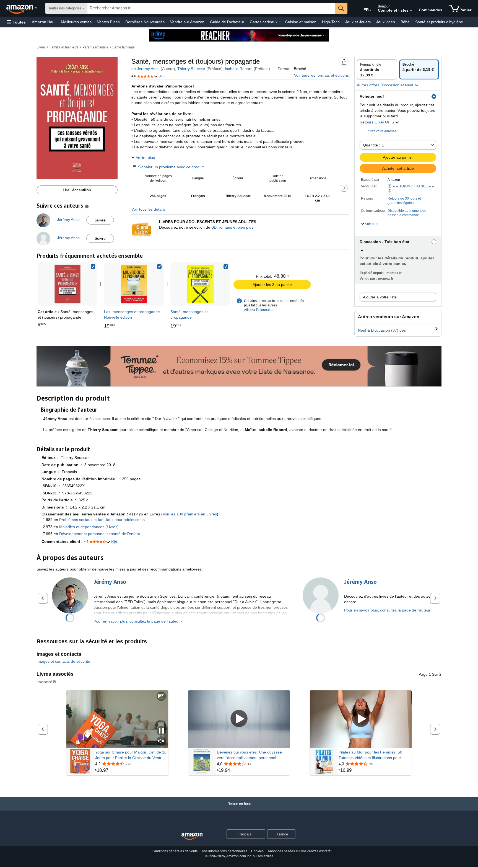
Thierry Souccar (191, 68)
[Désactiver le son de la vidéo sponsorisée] (161, 741)
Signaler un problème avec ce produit (171, 167)
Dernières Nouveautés (145, 22)
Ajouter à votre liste (380, 297)
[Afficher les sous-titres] (161, 696)
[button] (16, 22)
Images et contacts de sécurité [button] (63, 661)
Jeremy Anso (148, 68)
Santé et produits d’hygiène (439, 22)
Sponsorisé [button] (44, 681)
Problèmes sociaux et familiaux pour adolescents (102, 519)
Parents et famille (95, 47)
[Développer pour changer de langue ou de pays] (370, 10)
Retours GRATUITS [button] (377, 122)
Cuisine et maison (300, 22)
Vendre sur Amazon (187, 22)
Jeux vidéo (385, 22)
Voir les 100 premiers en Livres (190, 514)
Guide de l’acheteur (227, 22)
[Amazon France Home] (191, 836)
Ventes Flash (108, 22)
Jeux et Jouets (358, 22)
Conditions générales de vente (175, 851)
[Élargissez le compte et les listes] (411, 10)
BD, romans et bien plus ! (233, 227)
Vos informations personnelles (224, 851)
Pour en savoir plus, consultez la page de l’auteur (136, 621)
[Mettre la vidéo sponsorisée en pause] (161, 731)
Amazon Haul (43, 22)
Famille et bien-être (64, 47)
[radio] (377, 69)
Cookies (257, 851)
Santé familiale (123, 47)
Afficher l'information (259, 310)
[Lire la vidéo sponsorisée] (239, 719)
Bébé (405, 22)
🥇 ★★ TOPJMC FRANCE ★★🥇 (411, 188)
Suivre (100, 220)
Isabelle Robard (239, 68)
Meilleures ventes (76, 22)
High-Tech (331, 22)
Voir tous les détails (148, 209)
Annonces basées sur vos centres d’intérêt (299, 851)
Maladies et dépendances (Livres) (89, 527)
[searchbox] (211, 8)
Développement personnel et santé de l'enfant (99, 533)
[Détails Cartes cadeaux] (280, 22)
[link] (134, 284)
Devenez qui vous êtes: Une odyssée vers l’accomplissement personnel (249, 755)
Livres (41, 47)
